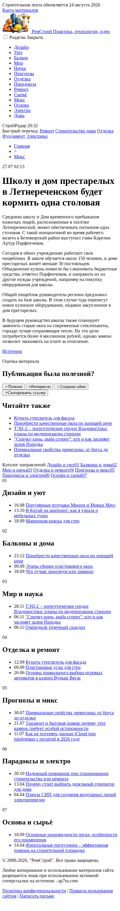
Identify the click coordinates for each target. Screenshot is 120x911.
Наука (20, 68)
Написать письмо (37, 895)
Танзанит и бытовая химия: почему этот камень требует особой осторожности (60, 726)
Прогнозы (24, 73)
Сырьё (20, 94)
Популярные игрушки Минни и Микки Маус (71, 505)
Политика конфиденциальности (34, 890)
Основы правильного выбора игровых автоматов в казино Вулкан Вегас (58, 675)
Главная (22, 146)
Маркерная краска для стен (53, 520)
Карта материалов (20, 10)
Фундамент (13, 136)
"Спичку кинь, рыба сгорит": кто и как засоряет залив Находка (58, 619)
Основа (21, 105)
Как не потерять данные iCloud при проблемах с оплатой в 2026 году (55, 736)
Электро (22, 110)
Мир (18, 63)
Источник (12, 351)
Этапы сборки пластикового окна (59, 566)
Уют (18, 52)
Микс (19, 99)
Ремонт (21, 89)
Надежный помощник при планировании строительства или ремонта (61, 776)
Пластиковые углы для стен (53, 667)
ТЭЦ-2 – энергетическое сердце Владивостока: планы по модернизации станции (60, 431)
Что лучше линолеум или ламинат (60, 571)
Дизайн (21, 47)
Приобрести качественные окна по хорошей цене (63, 423)
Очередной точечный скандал (55, 627)
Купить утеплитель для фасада (44, 417)
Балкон (21, 57)
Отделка (22, 78)
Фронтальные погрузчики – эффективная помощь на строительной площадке (61, 848)
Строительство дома (75, 130)
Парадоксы (25, 84)
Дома (19, 115)
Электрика (36, 136)
